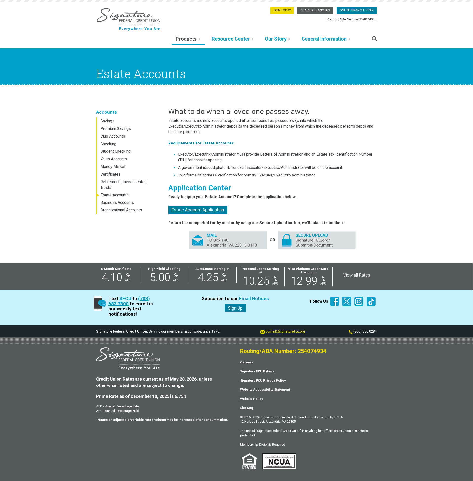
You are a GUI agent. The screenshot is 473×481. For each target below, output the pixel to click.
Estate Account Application (197, 209)
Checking (108, 144)
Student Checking (116, 151)
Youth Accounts (114, 159)
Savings (107, 121)
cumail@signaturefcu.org (285, 331)
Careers (246, 362)
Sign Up (235, 308)
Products (186, 39)
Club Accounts (113, 136)
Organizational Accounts (121, 210)
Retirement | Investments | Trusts (124, 184)
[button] (374, 38)
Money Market (113, 166)
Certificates (110, 174)
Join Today (282, 10)
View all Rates (356, 275)
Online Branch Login (357, 10)
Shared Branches (315, 10)
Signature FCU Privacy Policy (263, 380)
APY (128, 280)
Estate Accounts (115, 195)
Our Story (276, 39)
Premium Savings (116, 128)
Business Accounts (117, 202)
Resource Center (231, 39)
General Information (324, 39)
